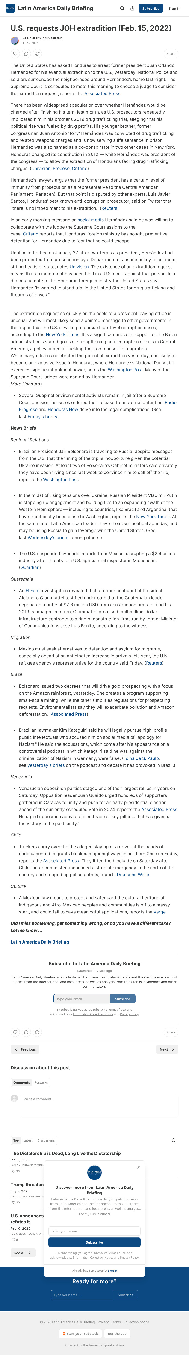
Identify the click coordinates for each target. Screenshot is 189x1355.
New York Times (62, 334)
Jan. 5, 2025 (20, 1159)
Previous (28, 1049)
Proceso (61, 168)
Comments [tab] (21, 1082)
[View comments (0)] (26, 53)
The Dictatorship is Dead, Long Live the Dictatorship (66, 1153)
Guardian (30, 567)
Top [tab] (16, 1140)
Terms (116, 1322)
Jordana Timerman (35, 1165)
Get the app (117, 1333)
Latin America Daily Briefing (42, 38)
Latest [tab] (28, 1140)
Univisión (40, 168)
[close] (138, 1167)
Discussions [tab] (46, 1140)
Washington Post (125, 369)
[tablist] (30, 1082)
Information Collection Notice (93, 1257)
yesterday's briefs (46, 765)
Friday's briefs (42, 416)
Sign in (175, 8)
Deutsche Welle (133, 874)
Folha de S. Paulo (141, 758)
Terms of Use (117, 1253)
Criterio (79, 168)
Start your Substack (82, 1333)
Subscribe (150, 8)
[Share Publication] (132, 8)
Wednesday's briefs (48, 537)
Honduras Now (63, 409)
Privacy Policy (129, 1257)
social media (91, 220)
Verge (160, 912)
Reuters (109, 208)
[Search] (122, 8)
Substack (72, 1345)
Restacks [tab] (41, 1082)
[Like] (15, 53)
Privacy (103, 1322)
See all (20, 1252)
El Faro (33, 590)
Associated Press (102, 93)
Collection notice (136, 1322)
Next (164, 1049)
